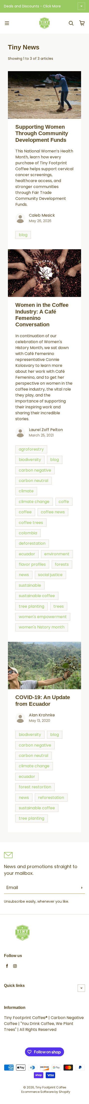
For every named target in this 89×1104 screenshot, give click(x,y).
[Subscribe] (82, 887)
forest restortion (35, 787)
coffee (25, 512)
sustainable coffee (37, 596)
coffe (64, 501)
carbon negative (35, 470)
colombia (28, 533)
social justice (50, 575)
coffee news (53, 512)
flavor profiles (32, 564)
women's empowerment (43, 617)
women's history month (42, 627)
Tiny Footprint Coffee (50, 1087)
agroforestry (31, 449)
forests (62, 564)
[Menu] (7, 23)
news (24, 575)
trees (58, 606)
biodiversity (30, 459)
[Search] (71, 23)
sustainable (30, 585)
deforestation (32, 543)
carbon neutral (33, 480)
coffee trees (31, 522)
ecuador (27, 554)
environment (56, 554)
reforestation (51, 797)
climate (26, 491)
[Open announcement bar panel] (81, 6)
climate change (34, 501)
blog (23, 235)
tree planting (31, 606)
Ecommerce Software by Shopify (45, 1092)
